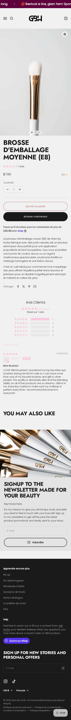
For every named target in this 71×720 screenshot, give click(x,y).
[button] (10, 166)
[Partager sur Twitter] (23, 286)
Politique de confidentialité (48, 707)
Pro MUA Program (13, 580)
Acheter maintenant (35, 216)
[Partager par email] (35, 286)
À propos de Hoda (14, 592)
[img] (10, 354)
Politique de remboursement (17, 707)
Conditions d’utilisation (14, 710)
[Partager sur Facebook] (18, 286)
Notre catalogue (13, 597)
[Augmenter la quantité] (20, 189)
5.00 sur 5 (44, 309)
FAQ (5, 609)
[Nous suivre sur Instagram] (5, 681)
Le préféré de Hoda (14, 603)
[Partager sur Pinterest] (29, 286)
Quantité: (8, 182)
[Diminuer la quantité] (7, 189)
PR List (6, 574)
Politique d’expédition (40, 710)
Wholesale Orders (13, 586)
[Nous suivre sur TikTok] (14, 681)
